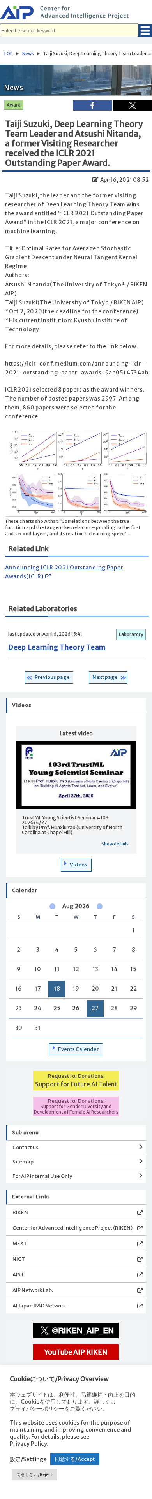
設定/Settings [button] (28, 1459)
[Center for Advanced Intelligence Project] (76, 13)
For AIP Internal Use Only (42, 1176)
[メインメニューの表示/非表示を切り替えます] (145, 30)
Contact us (25, 1147)
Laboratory (131, 634)
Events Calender (78, 1049)
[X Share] (132, 105)
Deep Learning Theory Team (57, 647)
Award (14, 105)
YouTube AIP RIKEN (76, 1352)
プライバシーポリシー (37, 1408)
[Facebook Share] (92, 105)
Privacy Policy (28, 1443)
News (28, 53)
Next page (105, 677)
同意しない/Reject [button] (34, 1474)
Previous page (52, 677)
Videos (78, 864)
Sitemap (23, 1161)
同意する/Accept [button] (75, 1459)
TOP (8, 53)
